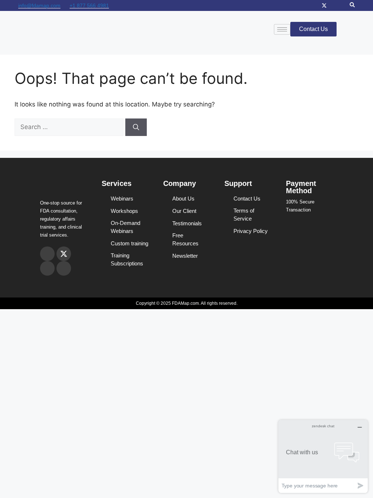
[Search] (136, 127)
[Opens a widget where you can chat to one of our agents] (323, 456)
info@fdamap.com (39, 5)
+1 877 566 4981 (89, 5)
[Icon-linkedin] (341, 5)
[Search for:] (70, 127)
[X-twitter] (324, 5)
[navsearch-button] (352, 5)
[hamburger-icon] (282, 29)
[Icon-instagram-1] (315, 5)
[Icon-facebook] (332, 5)
